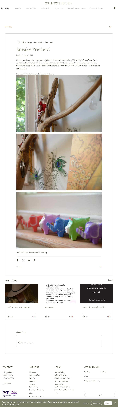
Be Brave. (49, 307)
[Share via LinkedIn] (29, 260)
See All (110, 280)
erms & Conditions (61, 381)
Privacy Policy (14, 404)
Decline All (96, 403)
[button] (110, 27)
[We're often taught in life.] (96, 293)
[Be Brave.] (59, 293)
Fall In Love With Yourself (19, 307)
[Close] (115, 403)
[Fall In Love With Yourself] (21, 293)
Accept (108, 403)
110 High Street (8, 372)
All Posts (8, 26)
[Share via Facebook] (17, 260)
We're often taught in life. (94, 307)
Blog (31, 393)
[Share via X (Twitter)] (23, 260)
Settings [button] (86, 403)
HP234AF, (6, 375)
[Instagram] (2, 8)
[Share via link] (34, 260)
